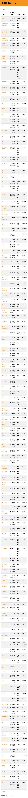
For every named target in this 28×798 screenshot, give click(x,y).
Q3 (3, 624)
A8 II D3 (4, 533)
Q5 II (3, 655)
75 (2, 125)
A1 (2, 201)
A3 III (3, 261)
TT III (3, 771)
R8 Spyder (4, 738)
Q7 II (3, 686)
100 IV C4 (4, 51)
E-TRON (4, 604)
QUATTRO (4, 711)
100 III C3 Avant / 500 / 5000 (5, 45)
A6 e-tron (4, 502)
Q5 (3, 639)
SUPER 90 (4, 744)
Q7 (3, 675)
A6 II (3, 428)
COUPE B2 (5, 597)
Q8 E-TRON (5, 704)
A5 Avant (4, 413)
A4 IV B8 (4, 315)
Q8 (3, 698)
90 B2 (3, 194)
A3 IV (3, 283)
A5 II (3, 397)
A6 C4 (3, 497)
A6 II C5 (4, 439)
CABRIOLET (5, 570)
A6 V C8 (4, 493)
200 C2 (4, 92)
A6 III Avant (5, 455)
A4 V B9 (4, 332)
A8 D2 (3, 559)
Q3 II (3, 629)
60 (2, 114)
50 (2, 103)
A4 (2, 305)
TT (3, 749)
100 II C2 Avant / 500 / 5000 (5, 32)
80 (2, 136)
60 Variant (4, 120)
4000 (3, 98)
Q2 (3, 619)
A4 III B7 (4, 375)
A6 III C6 (4, 461)
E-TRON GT (5, 608)
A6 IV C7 (4, 472)
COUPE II (4, 586)
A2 (2, 228)
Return (3, 791)
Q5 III (3, 671)
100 (3, 18)
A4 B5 (3, 343)
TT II (3, 760)
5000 (3, 109)
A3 (2, 234)
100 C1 (4, 62)
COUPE (4, 580)
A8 (2, 522)
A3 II (3, 239)
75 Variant (4, 130)
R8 (2, 722)
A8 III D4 (4, 539)
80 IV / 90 (4, 158)
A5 (2, 386)
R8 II (3, 728)
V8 (2, 782)
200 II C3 (4, 81)
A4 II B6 (4, 354)
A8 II (3, 528)
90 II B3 (4, 187)
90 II (3, 181)
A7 (2, 506)
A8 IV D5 (4, 548)
